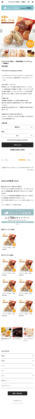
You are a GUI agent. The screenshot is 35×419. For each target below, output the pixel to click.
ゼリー (3, 370)
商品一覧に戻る (17, 393)
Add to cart (17, 145)
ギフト (2, 375)
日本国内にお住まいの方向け (17, 149)
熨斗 (3, 132)
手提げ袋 (4, 123)
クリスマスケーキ (5, 385)
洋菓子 (3, 361)
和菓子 (3, 356)
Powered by (15, 403)
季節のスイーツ (5, 380)
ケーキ (3, 365)
